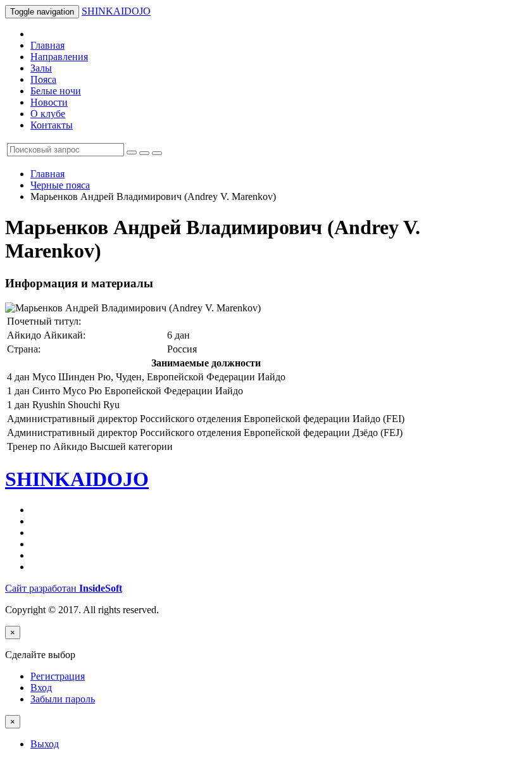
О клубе (47, 113)
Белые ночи (55, 90)
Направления (59, 56)
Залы (41, 68)
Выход (44, 743)
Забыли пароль (62, 699)
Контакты (51, 125)
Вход (41, 687)
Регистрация (57, 676)
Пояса (43, 79)
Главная (47, 45)
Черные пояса (60, 185)
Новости (49, 102)
